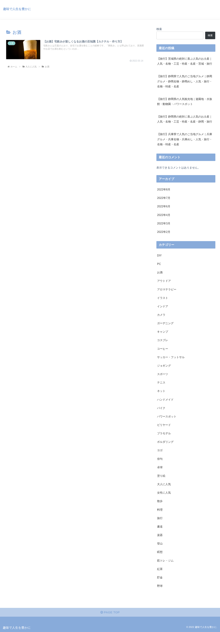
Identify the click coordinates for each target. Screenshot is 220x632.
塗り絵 (161, 475)
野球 (160, 585)
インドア (162, 306)
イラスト (162, 297)
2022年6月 (163, 206)
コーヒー (162, 348)
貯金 (160, 577)
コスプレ (162, 340)
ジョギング (164, 365)
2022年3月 (163, 223)
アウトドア (164, 280)
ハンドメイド (165, 399)
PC (159, 263)
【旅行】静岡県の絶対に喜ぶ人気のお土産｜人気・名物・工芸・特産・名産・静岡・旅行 (184, 119)
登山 (160, 543)
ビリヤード (164, 424)
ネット (161, 390)
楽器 (160, 535)
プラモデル (164, 433)
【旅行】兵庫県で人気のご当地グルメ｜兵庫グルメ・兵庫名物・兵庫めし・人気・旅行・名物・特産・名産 (184, 139)
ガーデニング (165, 323)
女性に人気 (164, 492)
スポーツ (162, 374)
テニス (161, 382)
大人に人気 (164, 484)
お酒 (160, 272)
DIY (159, 255)
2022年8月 (163, 189)
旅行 (160, 518)
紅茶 (160, 568)
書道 (160, 526)
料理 (160, 509)
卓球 (160, 467)
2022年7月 (163, 197)
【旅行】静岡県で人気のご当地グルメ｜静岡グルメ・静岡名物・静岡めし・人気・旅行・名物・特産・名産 (184, 81)
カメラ (161, 314)
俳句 (160, 458)
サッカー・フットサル (171, 357)
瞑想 (160, 551)
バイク (161, 407)
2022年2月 (163, 231)
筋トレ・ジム (165, 560)
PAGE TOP (111, 612)
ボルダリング (165, 441)
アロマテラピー (166, 289)
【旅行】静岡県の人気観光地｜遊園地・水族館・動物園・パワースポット (184, 101)
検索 (159, 29)
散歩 (160, 501)
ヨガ (160, 450)
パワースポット (166, 416)
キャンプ (162, 331)
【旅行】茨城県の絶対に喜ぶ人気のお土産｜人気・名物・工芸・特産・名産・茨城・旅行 (184, 61)
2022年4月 (163, 214)
